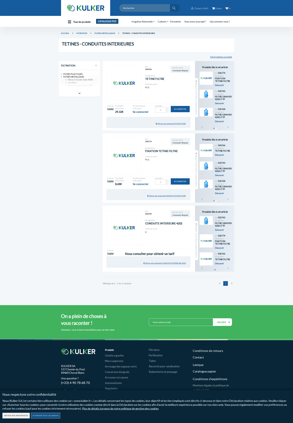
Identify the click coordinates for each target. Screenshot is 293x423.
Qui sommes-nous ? (220, 21)
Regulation (111, 388)
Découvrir (219, 85)
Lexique (198, 365)
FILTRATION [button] (68, 65)
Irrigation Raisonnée (142, 21)
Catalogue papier (204, 371)
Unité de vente (151, 84)
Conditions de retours (208, 350)
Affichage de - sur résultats (117, 283)
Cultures (162, 21)
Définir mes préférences (16, 415)
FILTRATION (81, 33)
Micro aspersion (114, 361)
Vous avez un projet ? (195, 21)
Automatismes (113, 383)
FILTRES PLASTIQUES (73, 74)
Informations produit (221, 56)
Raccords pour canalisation (164, 366)
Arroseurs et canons (116, 377)
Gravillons (72, 82)
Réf (146, 67)
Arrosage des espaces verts (121, 366)
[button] (80, 94)
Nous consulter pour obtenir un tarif (139, 250)
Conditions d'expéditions (210, 379)
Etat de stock (177, 68)
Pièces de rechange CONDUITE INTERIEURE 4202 (165, 263)
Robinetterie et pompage (163, 371)
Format (110, 106)
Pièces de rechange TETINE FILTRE (171, 123)
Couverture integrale (117, 372)
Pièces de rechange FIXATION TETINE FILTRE (167, 196)
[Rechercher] (175, 8)
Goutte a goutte (114, 355)
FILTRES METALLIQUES (105, 33)
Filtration (154, 349)
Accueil (65, 33)
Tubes (152, 360)
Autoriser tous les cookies (45, 415)
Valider (221, 322)
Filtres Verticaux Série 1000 (80, 85)
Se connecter (180, 109)
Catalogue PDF (107, 21)
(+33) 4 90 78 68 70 (75, 382)
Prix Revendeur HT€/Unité (139, 107)
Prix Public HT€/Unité (119, 107)
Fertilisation (156, 355)
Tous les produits (82, 21)
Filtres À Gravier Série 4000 (80, 79)
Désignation (150, 75)
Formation (175, 21)
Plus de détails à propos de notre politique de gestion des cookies (120, 408)
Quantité (158, 106)
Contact (198, 357)
